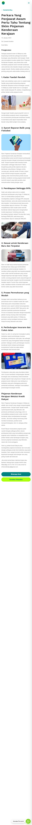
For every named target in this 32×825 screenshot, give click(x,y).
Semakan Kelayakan (16, 479)
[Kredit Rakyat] (3, 3)
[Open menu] (29, 3)
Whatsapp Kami (16, 474)
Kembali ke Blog (7, 10)
